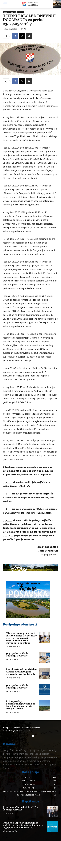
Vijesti (20, 12)
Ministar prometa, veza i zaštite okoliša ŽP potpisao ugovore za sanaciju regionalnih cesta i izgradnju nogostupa (21, 638)
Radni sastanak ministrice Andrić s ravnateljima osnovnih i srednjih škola (21, 672)
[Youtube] (33, 736)
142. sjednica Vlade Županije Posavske (17, 686)
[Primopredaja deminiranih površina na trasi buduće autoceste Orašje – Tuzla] (44, 705)
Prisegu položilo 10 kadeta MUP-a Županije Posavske (20, 808)
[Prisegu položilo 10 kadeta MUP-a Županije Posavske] (52, 811)
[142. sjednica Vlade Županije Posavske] (44, 689)
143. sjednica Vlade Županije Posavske (17, 654)
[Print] (29, 36)
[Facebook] (15, 36)
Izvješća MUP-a (10, 12)
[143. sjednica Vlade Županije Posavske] (44, 657)
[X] (22, 36)
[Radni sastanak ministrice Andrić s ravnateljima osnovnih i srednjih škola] (44, 673)
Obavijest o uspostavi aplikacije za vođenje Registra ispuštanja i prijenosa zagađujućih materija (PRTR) (23, 825)
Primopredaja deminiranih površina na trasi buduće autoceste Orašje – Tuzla (20, 705)
